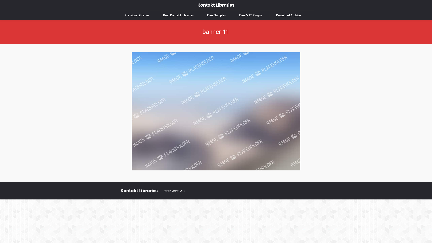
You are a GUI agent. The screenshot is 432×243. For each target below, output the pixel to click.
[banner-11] (216, 111)
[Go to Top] (426, 237)
